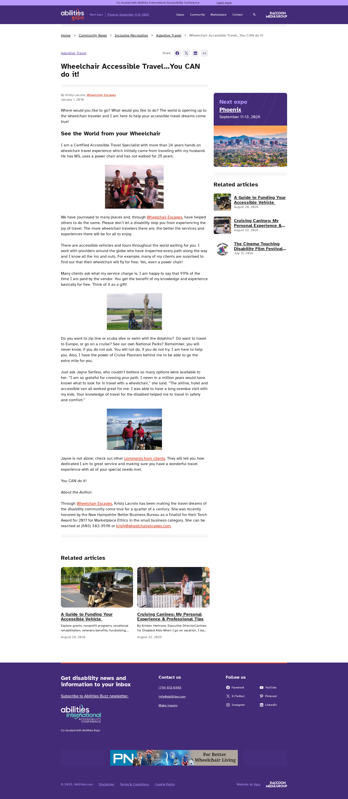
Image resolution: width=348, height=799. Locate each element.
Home (66, 35)
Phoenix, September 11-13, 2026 (128, 14)
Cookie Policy (165, 784)
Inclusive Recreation (131, 35)
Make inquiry (168, 705)
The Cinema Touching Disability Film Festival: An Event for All (259, 246)
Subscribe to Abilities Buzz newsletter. (95, 695)
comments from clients (144, 458)
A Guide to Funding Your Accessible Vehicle (87, 616)
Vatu (257, 784)
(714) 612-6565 (170, 688)
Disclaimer (106, 784)
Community (197, 14)
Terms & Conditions (134, 784)
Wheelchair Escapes (101, 95)
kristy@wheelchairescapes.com (143, 525)
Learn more (224, 3)
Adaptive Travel (168, 35)
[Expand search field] (254, 14)
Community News (93, 35)
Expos (180, 14)
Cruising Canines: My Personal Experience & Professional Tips (170, 616)
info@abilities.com (172, 697)
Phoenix (230, 109)
